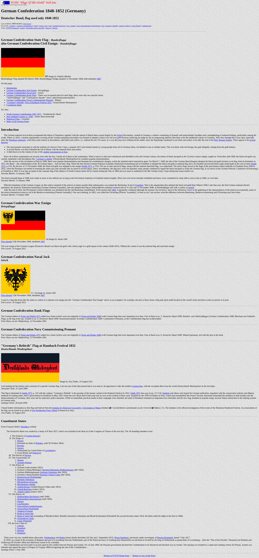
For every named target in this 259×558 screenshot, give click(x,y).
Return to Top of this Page (144, 555)
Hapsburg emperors (17, 140)
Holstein (39, 443)
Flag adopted (6, 241)
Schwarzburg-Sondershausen (29, 506)
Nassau (20, 501)
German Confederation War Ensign (21, 90)
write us (48, 28)
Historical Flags (13, 119)
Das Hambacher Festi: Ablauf (44, 410)
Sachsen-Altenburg (49, 472)
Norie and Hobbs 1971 (30, 316)
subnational (146, 26)
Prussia (20, 441)
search (22, 28)
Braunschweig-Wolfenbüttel (29, 477)
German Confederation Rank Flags (21, 95)
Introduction (11, 88)
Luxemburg (50, 450)
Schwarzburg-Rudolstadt (27, 509)
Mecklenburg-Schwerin (27, 482)
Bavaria (20, 445)
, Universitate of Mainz (91, 408)
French (120, 135)
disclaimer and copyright (35, 28)
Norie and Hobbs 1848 (91, 316)
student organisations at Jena (55, 152)
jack (50, 26)
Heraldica (25, 427)
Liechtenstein (23, 504)
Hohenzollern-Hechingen (28, 496)
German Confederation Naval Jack (21, 93)
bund (36, 26)
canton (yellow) (124, 26)
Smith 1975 (87, 166)
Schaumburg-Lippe (25, 518)
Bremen (20, 530)
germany (12, 26)
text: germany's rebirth (109, 26)
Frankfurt (139, 185)
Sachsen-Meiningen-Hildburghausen (58, 470)
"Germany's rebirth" (44, 159)
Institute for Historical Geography (66, 408)
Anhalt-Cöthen (23, 492)
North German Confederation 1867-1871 (23, 114)
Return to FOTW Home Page (116, 555)
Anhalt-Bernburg (24, 489)
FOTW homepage (12, 28)
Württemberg (49, 537)
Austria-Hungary (33, 436)
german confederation (25, 26)
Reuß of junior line (25, 516)
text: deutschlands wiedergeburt (88, 26)
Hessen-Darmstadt (165, 537)
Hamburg (21, 533)
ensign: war (43, 26)
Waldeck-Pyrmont (25, 511)
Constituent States (14, 105)
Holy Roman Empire (223, 140)
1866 (114, 190)
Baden (62, 537)
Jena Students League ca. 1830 (19, 116)
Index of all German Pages (17, 121)
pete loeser (27, 24)
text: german (71, 26)
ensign (191, 187)
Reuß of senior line (25, 513)
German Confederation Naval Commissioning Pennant (29, 100)
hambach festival (59, 26)
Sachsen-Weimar (24, 462)
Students (166, 393)
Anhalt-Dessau (23, 487)
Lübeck (20, 526)
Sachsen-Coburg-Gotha (50, 475)
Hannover (37, 453)
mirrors (54, 28)
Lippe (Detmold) (24, 521)
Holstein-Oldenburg (25, 479)
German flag (137, 386)
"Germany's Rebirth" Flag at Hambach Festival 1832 (29, 102)
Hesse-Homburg (122, 537)
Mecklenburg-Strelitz (26, 484)
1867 (99, 79)
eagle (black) (136, 26)
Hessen (28, 455)
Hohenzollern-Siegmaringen (29, 499)
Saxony (20, 448)
